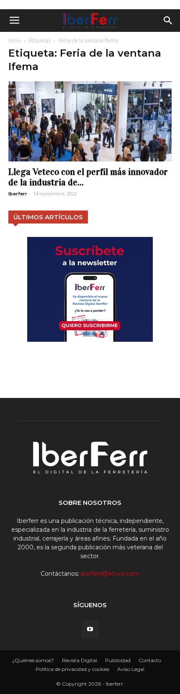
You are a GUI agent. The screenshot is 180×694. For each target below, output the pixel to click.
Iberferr (17, 194)
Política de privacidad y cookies (72, 669)
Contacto (150, 660)
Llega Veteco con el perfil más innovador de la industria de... (88, 177)
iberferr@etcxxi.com (110, 573)
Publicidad (118, 660)
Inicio (14, 40)
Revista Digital (79, 660)
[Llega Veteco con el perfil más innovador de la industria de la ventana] (90, 121)
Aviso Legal (130, 669)
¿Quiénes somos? (33, 660)
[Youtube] (90, 629)
